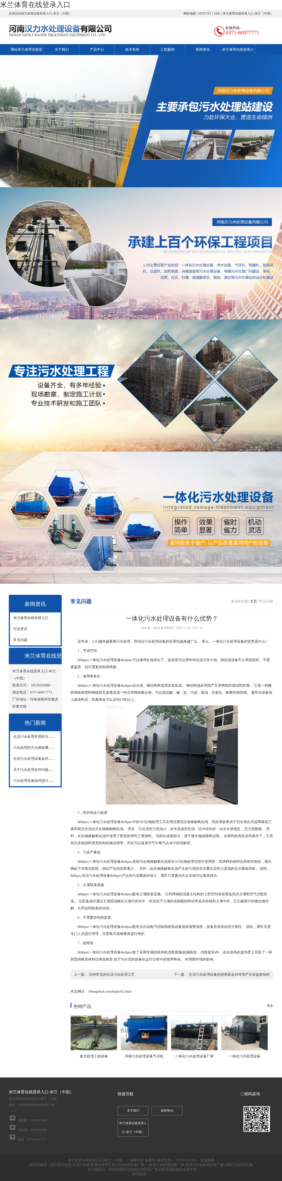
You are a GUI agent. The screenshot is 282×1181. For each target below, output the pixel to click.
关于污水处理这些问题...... (33, 769)
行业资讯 (20, 629)
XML (217, 13)
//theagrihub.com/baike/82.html (109, 991)
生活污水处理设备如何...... (33, 758)
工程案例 (167, 49)
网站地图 (190, 13)
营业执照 (207, 1160)
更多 (270, 1005)
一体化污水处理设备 (228, 641)
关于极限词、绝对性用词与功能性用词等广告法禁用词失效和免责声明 (142, 1169)
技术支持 (132, 49)
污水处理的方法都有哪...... (33, 747)
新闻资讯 (203, 49)
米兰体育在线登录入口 (35, 5)
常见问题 (20, 640)
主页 (253, 601)
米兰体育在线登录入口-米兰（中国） (248, 13)
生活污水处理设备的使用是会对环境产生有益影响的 (229, 974)
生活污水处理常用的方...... (33, 736)
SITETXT (204, 13)
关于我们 (62, 49)
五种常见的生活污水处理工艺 (112, 974)
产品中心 (97, 49)
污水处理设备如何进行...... (33, 780)
